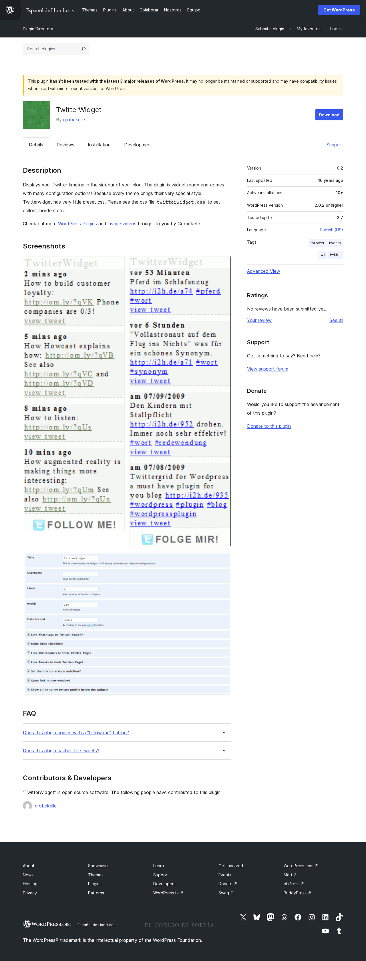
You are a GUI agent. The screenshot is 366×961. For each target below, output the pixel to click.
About (28, 865)
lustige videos (122, 223)
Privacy (30, 892)
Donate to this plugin (269, 426)
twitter (335, 254)
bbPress (294, 883)
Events (224, 874)
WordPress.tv (168, 892)
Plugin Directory (38, 28)
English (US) (331, 229)
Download (329, 114)
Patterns (96, 892)
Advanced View (263, 271)
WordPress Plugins (77, 223)
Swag (226, 892)
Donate (227, 883)
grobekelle (74, 119)
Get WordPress (339, 9)
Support (335, 145)
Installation (99, 145)
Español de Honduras (96, 924)
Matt (290, 874)
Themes (96, 874)
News (28, 874)
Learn (158, 865)
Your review (259, 320)
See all (336, 320)
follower (318, 243)
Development (138, 145)
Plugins (95, 883)
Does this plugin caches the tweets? (61, 750)
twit (322, 254)
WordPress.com (301, 865)
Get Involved (230, 865)
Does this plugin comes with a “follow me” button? (76, 732)
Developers (164, 883)
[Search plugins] (83, 49)
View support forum (267, 369)
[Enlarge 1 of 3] (117, 264)
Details (36, 145)
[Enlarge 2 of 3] (223, 264)
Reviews (65, 145)
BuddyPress (297, 892)
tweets (335, 243)
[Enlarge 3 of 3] (223, 559)
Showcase (98, 865)
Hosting (30, 883)
